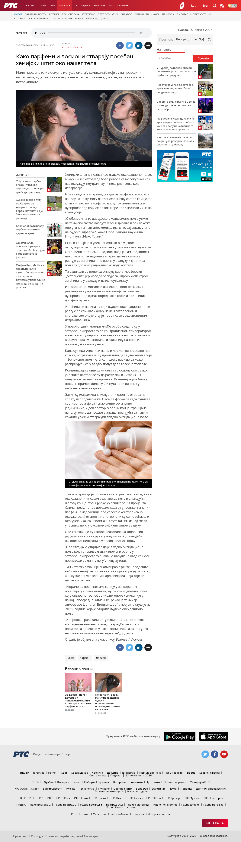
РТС (111, 5)
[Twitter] (129, 45)
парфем (85, 658)
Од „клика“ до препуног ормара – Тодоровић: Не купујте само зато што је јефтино (30, 250)
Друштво (112, 772)
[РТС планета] (182, 5)
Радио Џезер (114, 807)
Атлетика (137, 782)
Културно (20, 18)
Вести (30, 5)
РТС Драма (99, 798)
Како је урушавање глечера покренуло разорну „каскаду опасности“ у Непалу (175, 140)
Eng (205, 6)
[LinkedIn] (139, 45)
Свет (64, 772)
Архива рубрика (39, 18)
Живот (18, 14)
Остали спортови (175, 782)
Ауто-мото (153, 782)
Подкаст (116, 775)
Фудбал (48, 782)
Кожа (70, 658)
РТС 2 (39, 798)
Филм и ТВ (142, 14)
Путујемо (88, 14)
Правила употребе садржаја (63, 836)
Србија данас (79, 772)
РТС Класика (136, 798)
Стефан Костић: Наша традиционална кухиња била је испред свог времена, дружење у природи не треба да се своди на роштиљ (30, 276)
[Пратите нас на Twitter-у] (205, 754)
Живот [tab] (22, 174)
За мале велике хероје (68, 18)
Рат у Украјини (174, 772)
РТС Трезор (172, 798)
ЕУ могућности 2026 (138, 775)
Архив (131, 807)
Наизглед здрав (97, 18)
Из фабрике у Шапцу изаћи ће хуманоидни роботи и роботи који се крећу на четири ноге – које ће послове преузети (176, 124)
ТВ (75, 5)
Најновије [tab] (164, 49)
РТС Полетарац (213, 798)
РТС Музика (191, 798)
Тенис (76, 782)
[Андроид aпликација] (185, 166)
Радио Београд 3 (91, 804)
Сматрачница (98, 775)
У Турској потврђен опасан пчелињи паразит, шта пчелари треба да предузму (29, 186)
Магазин (64, 5)
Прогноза (166, 40)
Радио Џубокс (190, 804)
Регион (52, 772)
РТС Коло (154, 798)
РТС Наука (81, 798)
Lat (193, 6)
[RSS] (222, 5)
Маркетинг (100, 814)
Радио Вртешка (213, 804)
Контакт (84, 814)
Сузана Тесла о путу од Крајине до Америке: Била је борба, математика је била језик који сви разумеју (29, 209)
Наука (155, 14)
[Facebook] (120, 45)
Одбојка (89, 782)
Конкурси (138, 814)
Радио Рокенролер (165, 804)
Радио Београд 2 (65, 804)
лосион (101, 658)
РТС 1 (28, 798)
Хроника (97, 772)
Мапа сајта (215, 823)
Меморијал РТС (200, 782)
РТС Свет (64, 798)
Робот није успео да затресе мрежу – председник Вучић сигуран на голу (175, 88)
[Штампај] (148, 45)
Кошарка (63, 782)
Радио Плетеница (138, 804)
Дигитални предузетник (194, 14)
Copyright (37, 836)
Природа (168, 14)
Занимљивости (36, 14)
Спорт (42, 5)
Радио (85, 5)
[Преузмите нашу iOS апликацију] (213, 736)
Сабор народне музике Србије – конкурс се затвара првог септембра (176, 105)
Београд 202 (114, 804)
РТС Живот (117, 798)
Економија (129, 772)
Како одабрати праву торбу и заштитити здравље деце (30, 229)
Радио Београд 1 (40, 804)
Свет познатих (108, 14)
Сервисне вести (209, 772)
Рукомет (103, 782)
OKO (52, 5)
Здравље (126, 14)
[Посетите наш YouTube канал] (224, 754)
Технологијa (71, 14)
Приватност (21, 836)
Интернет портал (159, 814)
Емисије (99, 5)
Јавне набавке (119, 814)
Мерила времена (150, 772)
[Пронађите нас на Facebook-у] (214, 754)
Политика (38, 772)
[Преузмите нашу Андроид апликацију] (179, 736)
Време (191, 772)
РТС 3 (50, 798)
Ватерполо (120, 782)
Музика (54, 14)
